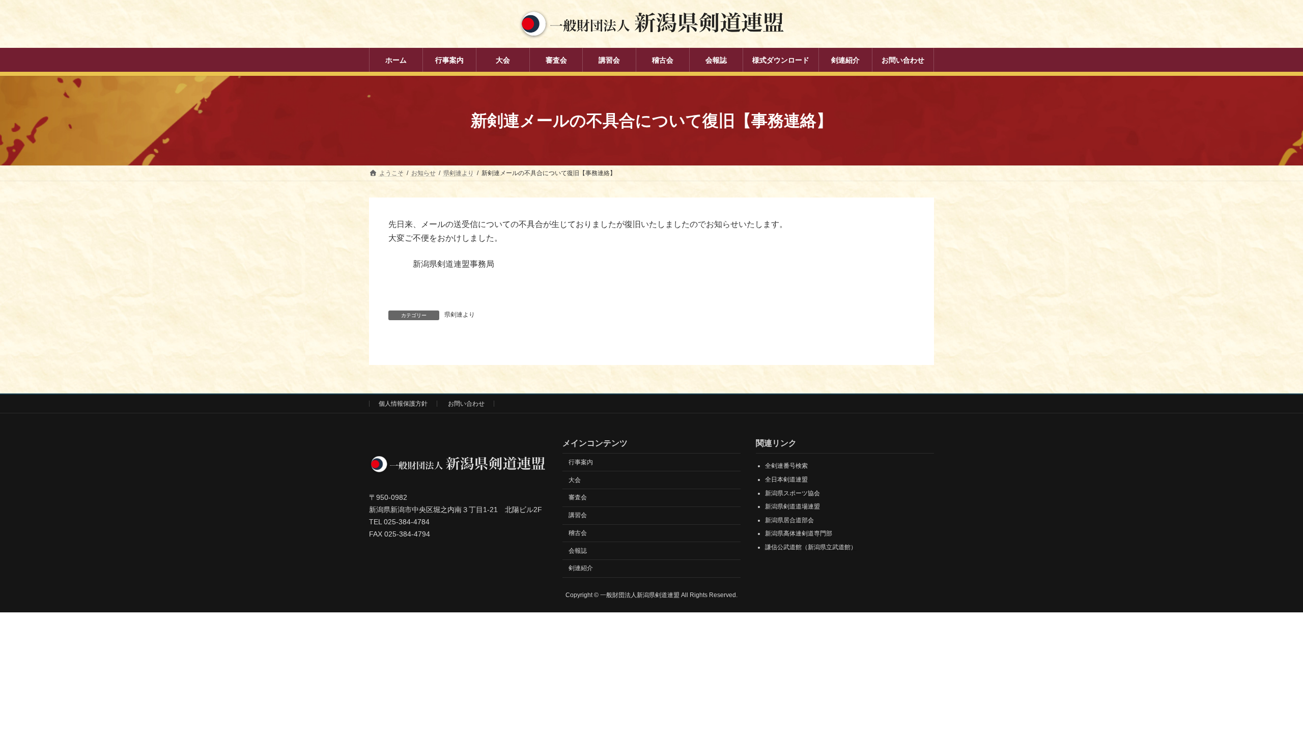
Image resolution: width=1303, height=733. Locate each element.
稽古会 (578, 533)
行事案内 (581, 462)
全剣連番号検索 (786, 465)
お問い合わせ (466, 403)
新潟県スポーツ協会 (792, 493)
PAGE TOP (1265, 701)
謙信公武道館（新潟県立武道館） (811, 547)
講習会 (578, 515)
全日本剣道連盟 (786, 479)
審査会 (578, 497)
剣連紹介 (581, 568)
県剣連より (459, 314)
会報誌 (578, 550)
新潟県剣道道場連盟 (792, 506)
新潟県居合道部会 (789, 520)
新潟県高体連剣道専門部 (798, 533)
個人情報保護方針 (403, 403)
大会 (575, 480)
